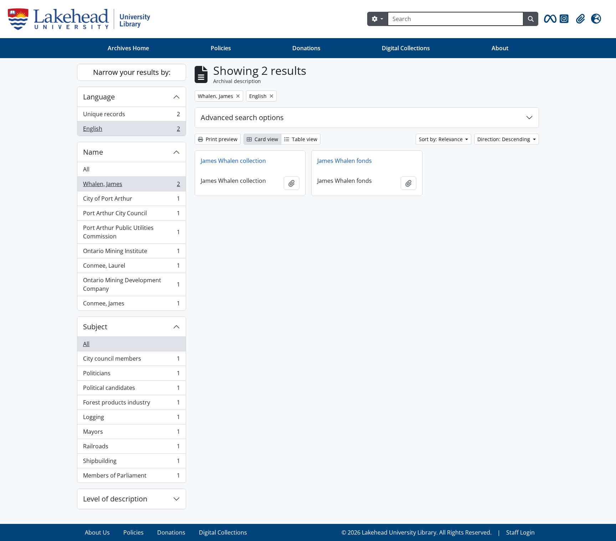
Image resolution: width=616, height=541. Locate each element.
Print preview (220, 139)
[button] (549, 19)
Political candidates (131, 389)
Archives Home (128, 48)
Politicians (131, 375)
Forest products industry (131, 404)
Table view (304, 139)
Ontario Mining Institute (131, 252)
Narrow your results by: (131, 72)
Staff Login (520, 532)
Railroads (131, 448)
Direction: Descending (504, 139)
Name (93, 152)
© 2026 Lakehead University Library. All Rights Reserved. (417, 532)
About (500, 48)
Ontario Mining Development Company (131, 284)
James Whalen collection (233, 161)
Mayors (131, 433)
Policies (221, 48)
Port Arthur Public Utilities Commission (131, 232)
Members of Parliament (131, 477)
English (131, 130)
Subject (95, 326)
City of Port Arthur (131, 200)
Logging (131, 418)
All (86, 169)
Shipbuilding (131, 462)
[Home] (82, 19)
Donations (306, 48)
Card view (265, 139)
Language (99, 97)
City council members (131, 360)
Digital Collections (406, 48)
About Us (97, 532)
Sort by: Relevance (441, 139)
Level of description (115, 499)
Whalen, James (131, 185)
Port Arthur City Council (131, 215)
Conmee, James (131, 304)
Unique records (131, 116)
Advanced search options (242, 117)
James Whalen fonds (344, 161)
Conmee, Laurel (131, 267)
